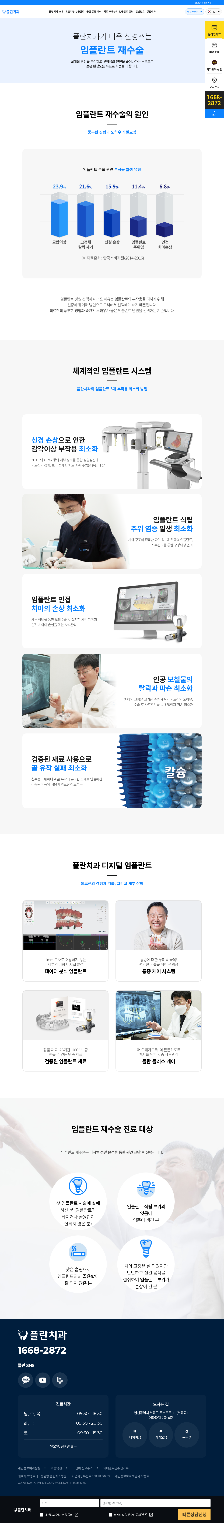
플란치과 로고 (11, 11)
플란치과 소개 (56, 11)
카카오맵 (161, 1437)
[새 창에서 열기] (25, 1380)
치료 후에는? (110, 11)
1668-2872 (42, 1350)
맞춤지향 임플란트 (74, 11)
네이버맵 (135, 1437)
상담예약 (151, 11)
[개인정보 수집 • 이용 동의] (41, 1515)
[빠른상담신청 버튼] (194, 1514)
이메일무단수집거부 (115, 1468)
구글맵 (186, 1437)
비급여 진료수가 (82, 1468)
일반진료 (139, 11)
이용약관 (56, 1468)
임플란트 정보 (126, 11)
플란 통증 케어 (93, 11)
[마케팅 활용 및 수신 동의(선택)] (110, 1515)
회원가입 (207, 2)
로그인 (198, 2)
